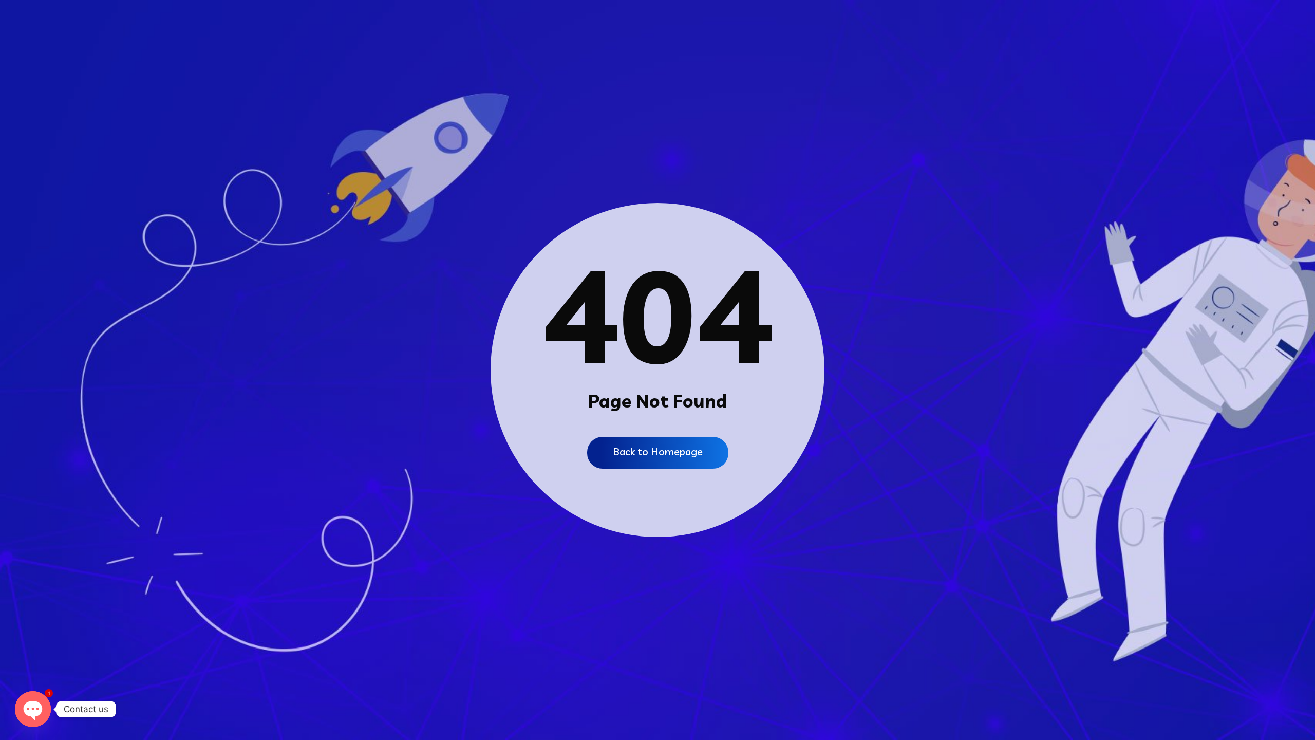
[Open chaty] (33, 709)
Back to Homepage (658, 451)
